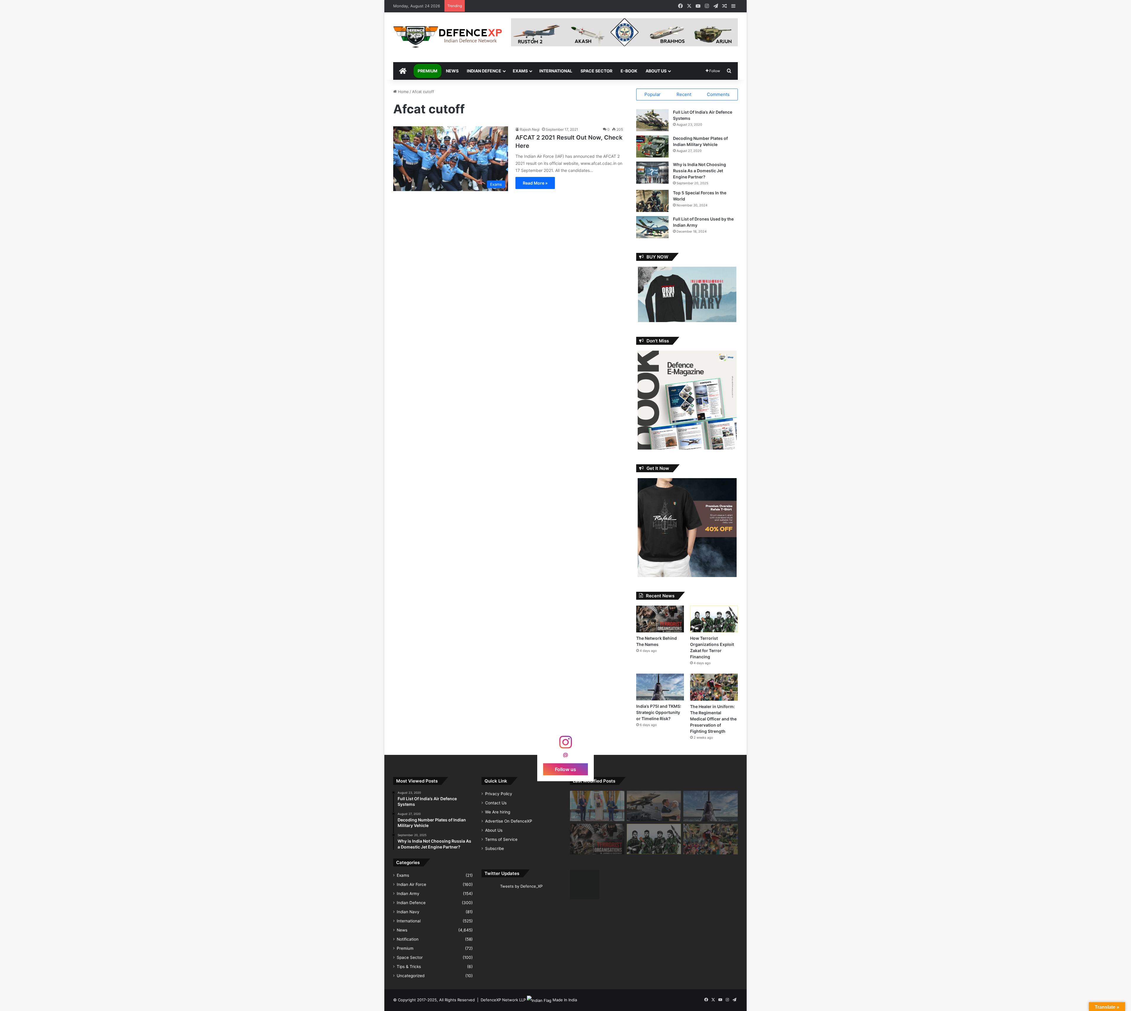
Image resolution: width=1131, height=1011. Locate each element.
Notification (408, 939)
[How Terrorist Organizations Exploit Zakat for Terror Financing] (714, 619)
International (555, 70)
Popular (652, 94)
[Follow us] (565, 745)
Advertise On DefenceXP (508, 821)
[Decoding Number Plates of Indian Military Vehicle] (652, 146)
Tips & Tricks (409, 966)
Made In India (565, 999)
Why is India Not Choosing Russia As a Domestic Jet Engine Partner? (699, 170)
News (452, 70)
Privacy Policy (498, 793)
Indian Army (408, 893)
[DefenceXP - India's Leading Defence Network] (447, 37)
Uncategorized (410, 975)
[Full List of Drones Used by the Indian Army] (652, 227)
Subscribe (494, 848)
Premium (427, 70)
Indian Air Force (411, 884)
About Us (656, 70)
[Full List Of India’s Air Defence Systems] (652, 120)
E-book (629, 70)
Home (403, 91)
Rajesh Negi (530, 129)
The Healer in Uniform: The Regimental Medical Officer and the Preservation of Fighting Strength (713, 719)
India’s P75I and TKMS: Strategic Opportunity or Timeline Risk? (658, 712)
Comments (718, 94)
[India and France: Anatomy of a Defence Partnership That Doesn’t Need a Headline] (654, 806)
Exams (520, 70)
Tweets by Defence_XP (521, 886)
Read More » (535, 182)
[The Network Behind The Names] (660, 619)
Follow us (565, 769)
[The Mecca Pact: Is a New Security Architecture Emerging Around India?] (597, 806)
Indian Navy (408, 911)
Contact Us (496, 802)
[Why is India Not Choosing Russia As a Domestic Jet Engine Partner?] (652, 173)
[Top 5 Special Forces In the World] (652, 201)
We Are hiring (497, 812)
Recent (684, 94)
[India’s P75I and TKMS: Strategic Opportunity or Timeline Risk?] (660, 687)
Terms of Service (501, 839)
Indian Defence (484, 70)
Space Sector (596, 70)
